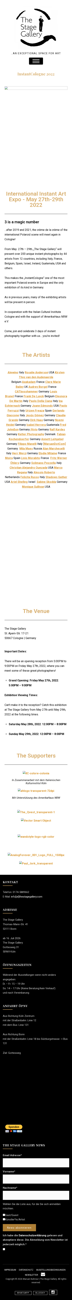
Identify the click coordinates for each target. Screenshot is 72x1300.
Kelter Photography (31, 434)
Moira (9, 458)
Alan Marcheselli (54, 448)
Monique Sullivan (33, 486)
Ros (27, 372)
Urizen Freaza (35, 410)
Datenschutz (26, 1270)
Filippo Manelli (27, 444)
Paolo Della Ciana (40, 401)
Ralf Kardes (57, 429)
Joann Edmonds (42, 405)
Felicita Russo (29, 477)
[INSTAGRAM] (53, 1292)
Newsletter (31, 1275)
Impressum (10, 1270)
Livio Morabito (30, 458)
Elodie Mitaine (48, 453)
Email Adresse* (12, 1155)
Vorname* (9, 1171)
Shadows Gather (56, 477)
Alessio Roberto (44, 472)
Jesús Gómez (35, 415)
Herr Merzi (19, 453)
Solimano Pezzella (43, 463)
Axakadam (29, 382)
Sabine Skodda (46, 481)
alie (32, 372)
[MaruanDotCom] (54, 444)
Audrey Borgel (38, 386)
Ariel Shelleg (19, 481)
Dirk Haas (36, 420)
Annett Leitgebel (52, 439)
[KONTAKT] (43, 1275)
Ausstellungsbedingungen (51, 1270)
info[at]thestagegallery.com (26, 896)
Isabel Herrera (36, 424)
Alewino (13, 372)
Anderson (41, 372)
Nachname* (10, 1187)
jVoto (34, 429)
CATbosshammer (26, 391)
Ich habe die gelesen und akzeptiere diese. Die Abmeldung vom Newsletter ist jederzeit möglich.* (35, 1240)
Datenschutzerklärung (32, 1235)
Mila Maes (26, 448)
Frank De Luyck (34, 396)
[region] (36, 549)
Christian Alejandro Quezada (28, 467)
